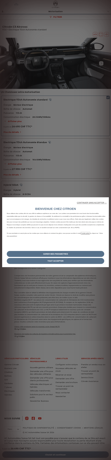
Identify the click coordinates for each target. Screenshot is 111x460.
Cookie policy (85, 233)
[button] (92, 203)
